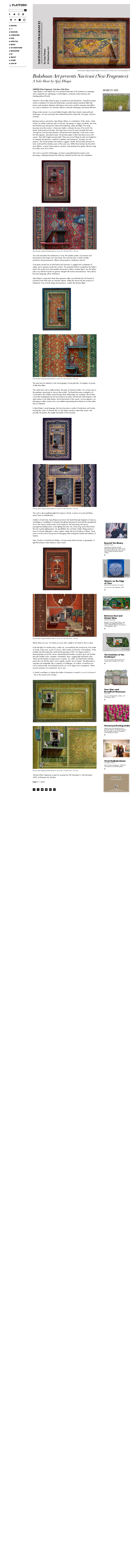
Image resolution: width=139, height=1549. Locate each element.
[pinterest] (24, 14)
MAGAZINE (14, 51)
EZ (11, 54)
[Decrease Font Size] (15, 20)
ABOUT (13, 57)
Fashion (14, 32)
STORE (13, 60)
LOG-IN (13, 63)
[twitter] (15, 14)
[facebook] (11, 14)
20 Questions (16, 47)
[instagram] (20, 14)
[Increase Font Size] (11, 20)
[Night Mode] (19, 20)
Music (13, 44)
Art (11, 29)
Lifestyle (14, 41)
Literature (14, 35)
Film (12, 38)
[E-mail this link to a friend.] (54, 789)
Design (13, 25)
